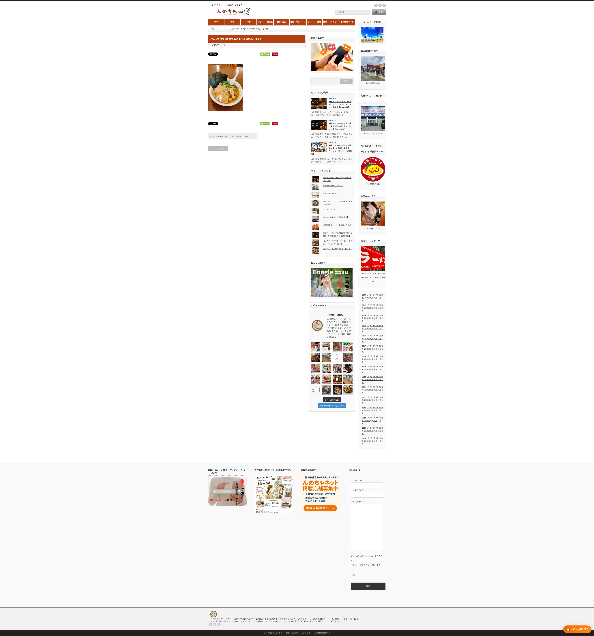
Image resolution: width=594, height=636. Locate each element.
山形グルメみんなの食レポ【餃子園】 (337, 249)
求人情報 (335, 619)
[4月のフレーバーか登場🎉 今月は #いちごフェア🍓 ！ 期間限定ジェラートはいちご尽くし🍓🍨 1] (348, 379)
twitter (380, 5)
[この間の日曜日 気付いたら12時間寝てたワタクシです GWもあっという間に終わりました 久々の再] (326, 347)
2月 (371, 326)
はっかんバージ (329, 209)
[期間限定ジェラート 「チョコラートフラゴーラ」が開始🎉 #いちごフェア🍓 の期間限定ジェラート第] (326, 379)
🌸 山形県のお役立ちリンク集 (225, 621)
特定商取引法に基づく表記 (302, 621)
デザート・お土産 (265, 22)
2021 (364, 387)
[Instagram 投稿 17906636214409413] (315, 357)
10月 (375, 318)
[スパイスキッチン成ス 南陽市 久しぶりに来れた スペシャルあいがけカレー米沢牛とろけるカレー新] (326, 390)
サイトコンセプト (351, 619)
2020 (364, 377)
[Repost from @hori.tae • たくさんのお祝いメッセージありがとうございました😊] (337, 368)
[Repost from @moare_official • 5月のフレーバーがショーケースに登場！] (326, 357)
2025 (364, 428)
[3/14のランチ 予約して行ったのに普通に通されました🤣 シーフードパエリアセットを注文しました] (348, 390)
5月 (380, 315)
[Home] (212, 29)
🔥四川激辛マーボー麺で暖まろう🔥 (337, 225)
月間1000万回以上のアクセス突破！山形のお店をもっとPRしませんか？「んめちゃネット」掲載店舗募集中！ (280, 619)
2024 (364, 418)
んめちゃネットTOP (221, 619)
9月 (371, 318)
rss (376, 5)
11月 (379, 308)
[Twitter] (210, 624)
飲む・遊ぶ (281, 22)
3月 (374, 326)
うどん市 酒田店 (330, 193)
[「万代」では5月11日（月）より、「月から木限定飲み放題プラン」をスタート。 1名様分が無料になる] (326, 368)
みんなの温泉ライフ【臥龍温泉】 (336, 217)
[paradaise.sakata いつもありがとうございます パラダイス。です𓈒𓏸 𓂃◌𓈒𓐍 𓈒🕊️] (315, 379)
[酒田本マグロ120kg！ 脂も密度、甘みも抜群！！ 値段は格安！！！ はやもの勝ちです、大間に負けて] (315, 347)
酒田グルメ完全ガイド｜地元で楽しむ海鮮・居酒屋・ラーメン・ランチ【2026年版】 (331, 149)
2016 (364, 336)
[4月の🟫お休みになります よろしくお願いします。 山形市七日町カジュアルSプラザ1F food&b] (315, 390)
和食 (232, 22)
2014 (364, 315)
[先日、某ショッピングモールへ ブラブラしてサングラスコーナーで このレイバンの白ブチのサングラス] (337, 390)
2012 (364, 305)
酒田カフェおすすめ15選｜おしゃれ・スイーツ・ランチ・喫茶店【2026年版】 (340, 104)
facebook (384, 5)
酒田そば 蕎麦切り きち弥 (333, 185)
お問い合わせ (335, 621)
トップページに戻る (218, 149)
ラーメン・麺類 (314, 22)
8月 (368, 318)
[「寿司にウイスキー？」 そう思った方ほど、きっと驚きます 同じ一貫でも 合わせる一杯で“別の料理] (337, 379)
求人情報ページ (347, 22)
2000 (364, 295)
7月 (365, 318)
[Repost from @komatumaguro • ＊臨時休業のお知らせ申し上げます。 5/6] (337, 347)
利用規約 (259, 621)
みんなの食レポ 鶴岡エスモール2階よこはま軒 (230, 136)
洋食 (249, 22)
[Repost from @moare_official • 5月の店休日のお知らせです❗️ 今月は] (337, 357)
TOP (216, 22)
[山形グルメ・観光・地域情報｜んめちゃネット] (232, 15)
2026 (364, 438)
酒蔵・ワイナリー (330, 22)
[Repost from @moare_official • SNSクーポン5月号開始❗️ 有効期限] (348, 347)
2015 (364, 326)
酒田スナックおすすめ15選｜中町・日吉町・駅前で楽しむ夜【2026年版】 (340, 126)
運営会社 (321, 621)
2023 (364, 407)
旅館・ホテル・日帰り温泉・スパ (298, 23)
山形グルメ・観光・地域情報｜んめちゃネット (294, 633)
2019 (364, 366)
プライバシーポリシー (277, 621)
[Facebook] (214, 624)
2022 (364, 397)
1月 (368, 326)
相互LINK (247, 621)
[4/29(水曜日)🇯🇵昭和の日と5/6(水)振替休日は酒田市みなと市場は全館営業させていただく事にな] (348, 357)
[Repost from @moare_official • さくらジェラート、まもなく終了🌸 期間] (348, 368)
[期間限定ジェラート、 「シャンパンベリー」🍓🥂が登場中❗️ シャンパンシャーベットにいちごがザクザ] (315, 368)
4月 (377, 315)
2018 (364, 356)
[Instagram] (219, 624)
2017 (364, 346)
